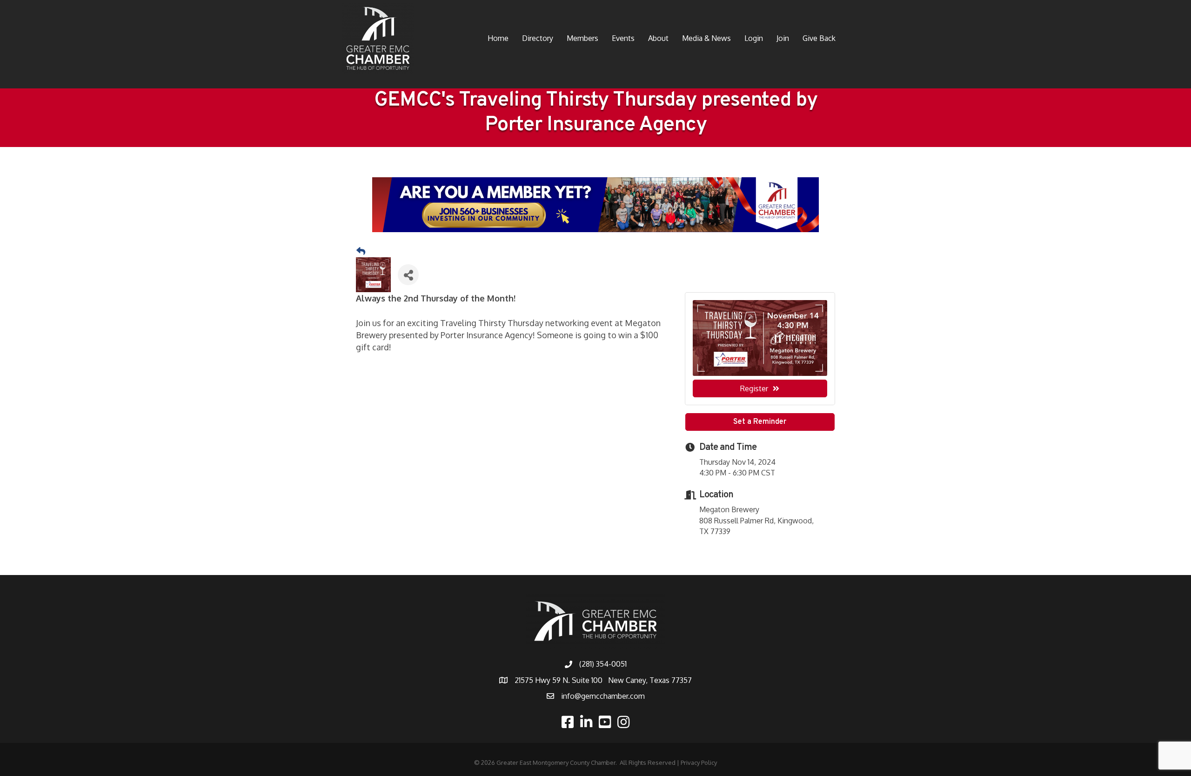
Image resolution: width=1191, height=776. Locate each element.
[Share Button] (408, 274)
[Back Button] (360, 251)
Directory (537, 38)
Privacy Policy (699, 762)
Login (753, 38)
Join (782, 38)
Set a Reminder (759, 422)
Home (498, 38)
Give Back (819, 38)
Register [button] (754, 388)
